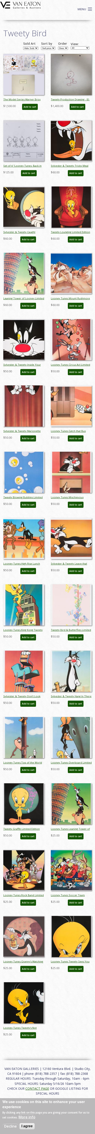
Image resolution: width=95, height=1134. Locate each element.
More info (27, 1117)
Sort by (46, 43)
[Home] (20, 4)
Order (62, 43)
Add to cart (30, 106)
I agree (27, 1126)
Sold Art (29, 43)
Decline (10, 1126)
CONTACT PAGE (37, 1088)
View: (75, 44)
